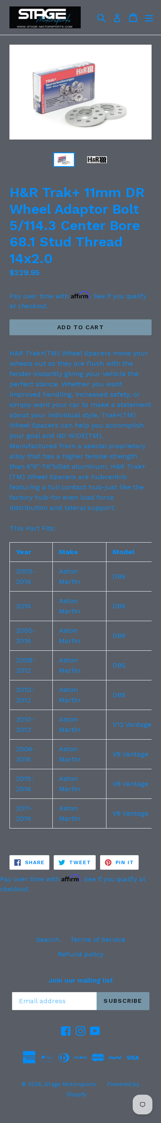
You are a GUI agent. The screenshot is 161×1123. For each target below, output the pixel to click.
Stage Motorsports (70, 1084)
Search (47, 939)
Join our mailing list (81, 980)
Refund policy (80, 954)
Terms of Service (97, 939)
